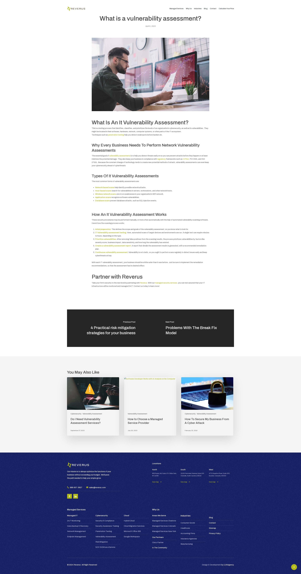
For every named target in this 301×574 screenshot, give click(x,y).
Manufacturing (187, 544)
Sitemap (212, 528)
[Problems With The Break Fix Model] (192, 328)
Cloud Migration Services (134, 526)
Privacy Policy (215, 533)
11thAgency (229, 565)
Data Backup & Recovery (77, 526)
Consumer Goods (188, 523)
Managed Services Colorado (164, 526)
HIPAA (186, 159)
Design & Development (211, 565)
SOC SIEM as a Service (105, 547)
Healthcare (185, 528)
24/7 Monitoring (73, 521)
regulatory (161, 159)
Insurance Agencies (189, 539)
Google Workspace (132, 537)
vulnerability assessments (119, 156)
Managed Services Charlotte (164, 521)
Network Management (76, 531)
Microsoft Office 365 (132, 531)
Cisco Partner (158, 542)
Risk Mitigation (101, 542)
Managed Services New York (164, 531)
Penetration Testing (103, 531)
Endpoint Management (76, 537)
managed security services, (166, 283)
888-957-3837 (76, 487)
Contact (212, 523)
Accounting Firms (188, 533)
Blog (211, 518)
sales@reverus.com (97, 487)
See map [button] (155, 482)
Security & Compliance (104, 521)
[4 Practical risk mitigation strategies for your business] (108, 328)
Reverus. (144, 283)
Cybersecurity (76, 414)
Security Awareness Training (107, 526)
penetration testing (116, 135)
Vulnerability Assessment (92, 414)
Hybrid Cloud (129, 521)
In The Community (159, 548)
